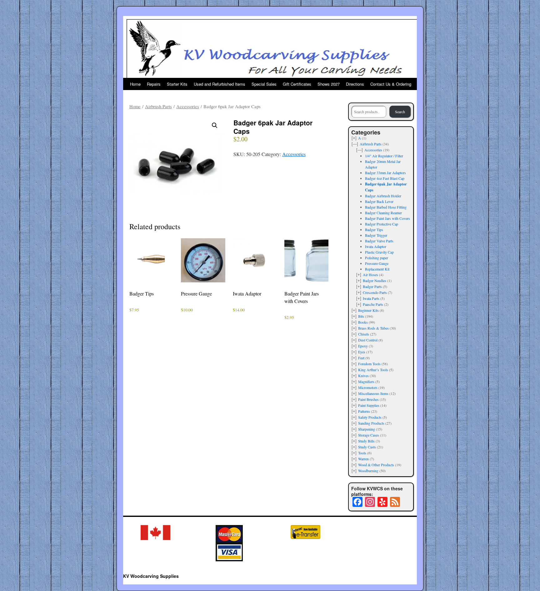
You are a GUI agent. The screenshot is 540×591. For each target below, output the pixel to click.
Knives (363, 375)
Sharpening (366, 429)
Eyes (361, 351)
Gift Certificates (297, 84)
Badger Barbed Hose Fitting (386, 207)
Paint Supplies (368, 405)
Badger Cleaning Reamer (383, 212)
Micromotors (368, 387)
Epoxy (363, 345)
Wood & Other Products (376, 464)
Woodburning (368, 470)
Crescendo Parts (375, 292)
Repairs (154, 84)
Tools (362, 452)
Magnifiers (366, 381)
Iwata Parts (371, 298)
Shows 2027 (329, 84)
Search (400, 111)
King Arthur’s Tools (373, 369)
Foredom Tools (369, 363)
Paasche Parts (373, 304)
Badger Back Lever (379, 201)
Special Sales (264, 84)
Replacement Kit (377, 268)
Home (135, 84)
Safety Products (370, 417)
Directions (355, 84)
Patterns (364, 411)
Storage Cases (368, 434)
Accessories (187, 106)
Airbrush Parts (158, 106)
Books (363, 322)
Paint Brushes (368, 399)
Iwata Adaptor (375, 246)
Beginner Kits (368, 310)
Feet (361, 357)
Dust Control (368, 339)
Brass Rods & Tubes (373, 328)
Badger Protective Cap (381, 223)
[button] (214, 125)
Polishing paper (376, 257)
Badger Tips (374, 229)
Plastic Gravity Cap (379, 252)
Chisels (363, 333)
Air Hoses (370, 274)
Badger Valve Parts (379, 240)
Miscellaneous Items (373, 393)
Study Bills (366, 440)
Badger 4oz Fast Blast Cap (384, 178)
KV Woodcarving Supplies (151, 576)
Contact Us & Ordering (390, 84)
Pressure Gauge (376, 263)
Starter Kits (177, 84)
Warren (363, 458)
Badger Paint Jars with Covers (387, 218)
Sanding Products (371, 423)
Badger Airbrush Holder (383, 195)
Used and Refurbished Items (219, 84)
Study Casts (367, 446)
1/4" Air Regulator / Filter (384, 155)
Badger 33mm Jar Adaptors (385, 172)
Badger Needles (374, 280)
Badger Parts (372, 286)
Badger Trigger (376, 235)
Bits (361, 316)
